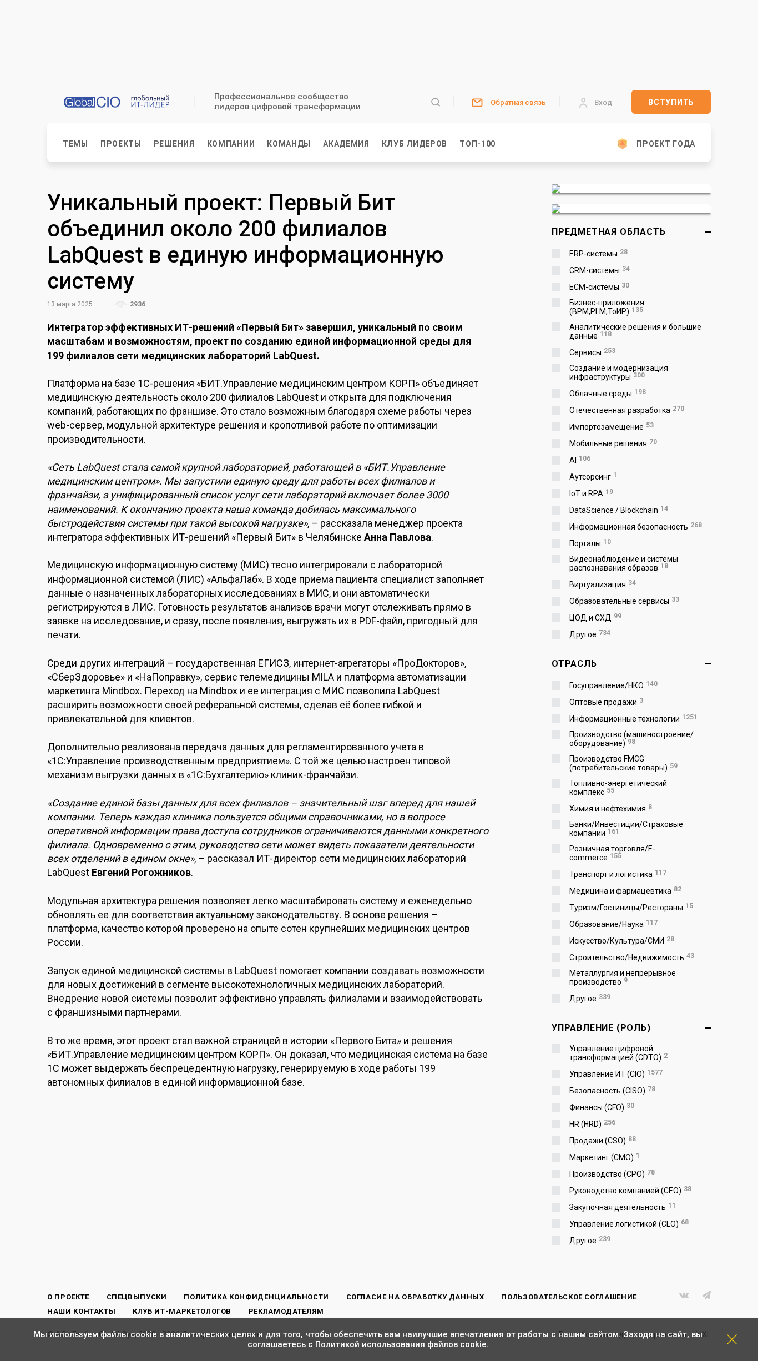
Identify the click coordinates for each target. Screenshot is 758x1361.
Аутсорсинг (593, 476)
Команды (289, 143)
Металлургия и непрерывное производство (622, 977)
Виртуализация (602, 584)
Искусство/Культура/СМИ (621, 940)
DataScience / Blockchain (618, 510)
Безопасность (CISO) (612, 1090)
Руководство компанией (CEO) (630, 1190)
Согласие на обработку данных (415, 1297)
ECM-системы (599, 287)
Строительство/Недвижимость (631, 957)
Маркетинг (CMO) (604, 1157)
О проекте (68, 1297)
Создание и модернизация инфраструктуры (618, 372)
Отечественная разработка (626, 410)
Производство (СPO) (612, 1174)
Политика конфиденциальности (256, 1297)
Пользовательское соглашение (569, 1297)
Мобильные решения (613, 443)
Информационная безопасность (635, 526)
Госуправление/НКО (613, 685)
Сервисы (592, 352)
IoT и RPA (591, 493)
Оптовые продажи (606, 702)
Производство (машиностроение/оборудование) (631, 739)
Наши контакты (81, 1311)
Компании (231, 143)
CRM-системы (599, 270)
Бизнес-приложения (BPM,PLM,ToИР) (606, 307)
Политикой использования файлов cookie (401, 1344)
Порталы (590, 543)
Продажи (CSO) (602, 1140)
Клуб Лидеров (414, 143)
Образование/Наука (613, 924)
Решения (174, 143)
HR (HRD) (592, 1124)
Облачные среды (607, 393)
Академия (346, 143)
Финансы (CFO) (601, 1107)
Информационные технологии (633, 718)
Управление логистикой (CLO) (629, 1223)
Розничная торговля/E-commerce (612, 853)
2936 (136, 304)
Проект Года (665, 143)
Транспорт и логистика (617, 874)
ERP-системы (598, 253)
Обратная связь (518, 102)
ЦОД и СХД (595, 617)
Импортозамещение (611, 426)
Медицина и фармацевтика (625, 890)
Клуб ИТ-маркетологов (182, 1311)
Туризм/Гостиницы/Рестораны (631, 907)
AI (579, 460)
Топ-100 (477, 143)
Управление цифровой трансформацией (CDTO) (618, 1053)
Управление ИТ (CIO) (616, 1074)
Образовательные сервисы (624, 601)
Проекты (121, 143)
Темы (75, 143)
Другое (589, 634)
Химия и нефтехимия (610, 808)
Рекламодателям (286, 1311)
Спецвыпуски (137, 1297)
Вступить (671, 102)
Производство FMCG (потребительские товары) (623, 763)
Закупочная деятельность (622, 1207)
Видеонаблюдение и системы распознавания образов (623, 563)
